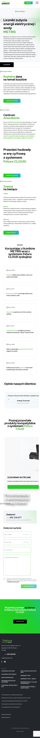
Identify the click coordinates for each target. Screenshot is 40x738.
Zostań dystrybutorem (6, 714)
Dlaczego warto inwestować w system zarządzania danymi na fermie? (16, 697)
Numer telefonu (8, 549)
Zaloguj (28, 2)
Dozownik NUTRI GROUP (8, 674)
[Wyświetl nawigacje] (37, 3)
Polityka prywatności (5, 717)
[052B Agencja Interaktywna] (21, 732)
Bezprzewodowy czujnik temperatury (29, 682)
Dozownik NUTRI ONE (8, 671)
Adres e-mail (16, 542)
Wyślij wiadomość (29, 586)
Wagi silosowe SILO (7, 677)
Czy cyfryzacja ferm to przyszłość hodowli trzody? (12, 694)
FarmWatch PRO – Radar (28, 679)
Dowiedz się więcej (11, 232)
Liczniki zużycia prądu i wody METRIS (28, 687)
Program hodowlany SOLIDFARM (8, 681)
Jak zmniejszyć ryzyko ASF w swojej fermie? (10, 707)
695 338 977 (14, 517)
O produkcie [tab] (6, 64)
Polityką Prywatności (13, 582)
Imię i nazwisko (16, 534)
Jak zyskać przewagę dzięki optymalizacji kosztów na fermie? (14, 701)
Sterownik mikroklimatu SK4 (9, 686)
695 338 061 (10, 654)
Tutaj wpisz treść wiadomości (11, 557)
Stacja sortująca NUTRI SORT (28, 671)
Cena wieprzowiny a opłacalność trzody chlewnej (11, 704)
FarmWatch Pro (25, 675)
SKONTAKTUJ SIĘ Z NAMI (12, 100)
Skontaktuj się (20, 621)
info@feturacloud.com (7, 658)
